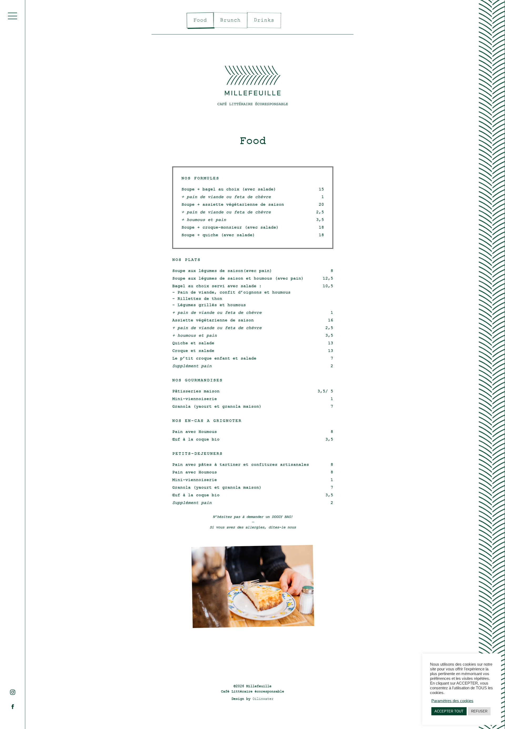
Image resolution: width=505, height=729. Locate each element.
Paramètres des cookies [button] (452, 701)
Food (200, 20)
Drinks (264, 20)
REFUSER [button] (479, 711)
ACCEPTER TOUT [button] (449, 711)
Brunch (230, 20)
